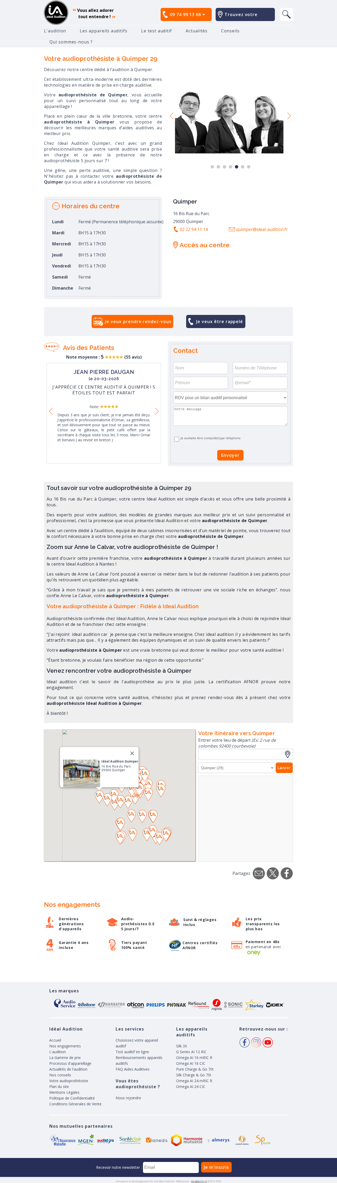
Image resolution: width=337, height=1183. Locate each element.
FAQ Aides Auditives (133, 1069)
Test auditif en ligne (132, 1051)
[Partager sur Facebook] (286, 873)
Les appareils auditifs (103, 31)
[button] (114, 803)
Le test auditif (156, 31)
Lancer (284, 767)
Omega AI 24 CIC (190, 1086)
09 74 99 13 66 (186, 14)
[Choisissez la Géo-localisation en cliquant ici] (289, 754)
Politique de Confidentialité (72, 1098)
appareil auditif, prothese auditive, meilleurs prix (56, 13)
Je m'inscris (216, 1167)
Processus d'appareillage (70, 1063)
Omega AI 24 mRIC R (194, 1080)
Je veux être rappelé (219, 321)
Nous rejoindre (128, 1097)
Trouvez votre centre (241, 21)
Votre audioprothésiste (68, 1080)
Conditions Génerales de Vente (75, 1103)
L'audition (55, 31)
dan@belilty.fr (199, 1181)
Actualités (196, 31)
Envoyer (230, 455)
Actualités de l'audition (68, 1069)
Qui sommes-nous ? (71, 42)
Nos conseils (60, 1074)
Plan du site (59, 1086)
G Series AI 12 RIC (191, 1051)
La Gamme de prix (65, 1057)
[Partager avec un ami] (258, 873)
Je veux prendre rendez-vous (138, 321)
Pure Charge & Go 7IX (195, 1069)
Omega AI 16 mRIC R (194, 1057)
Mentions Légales (64, 1092)
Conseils (230, 31)
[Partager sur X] (272, 873)
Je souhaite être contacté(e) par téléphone (211, 438)
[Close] (132, 753)
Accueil (55, 1040)
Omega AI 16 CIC (190, 1063)
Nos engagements (65, 1045)
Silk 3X (181, 1045)
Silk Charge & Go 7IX (193, 1074)
